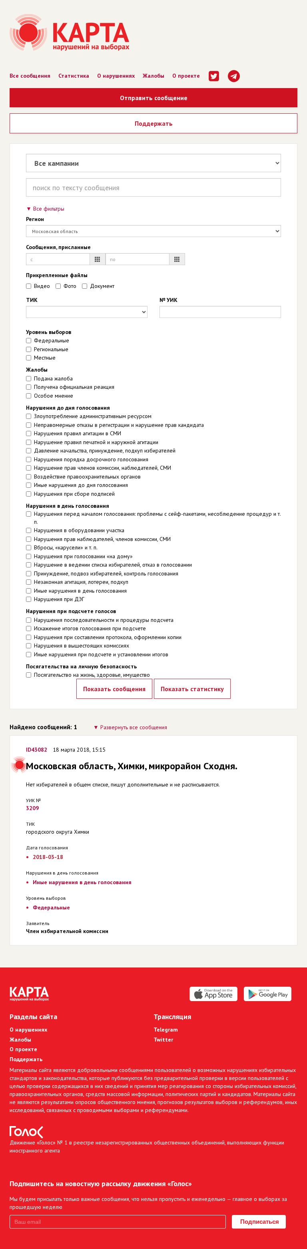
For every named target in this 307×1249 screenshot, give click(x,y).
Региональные (51, 349)
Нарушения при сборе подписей (74, 493)
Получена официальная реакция (74, 386)
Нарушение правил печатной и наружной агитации (96, 442)
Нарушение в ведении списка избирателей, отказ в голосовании (113, 564)
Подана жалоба (53, 378)
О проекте (186, 75)
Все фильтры (48, 208)
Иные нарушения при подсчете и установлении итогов (101, 654)
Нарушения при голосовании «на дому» (83, 556)
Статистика (73, 75)
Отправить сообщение (153, 98)
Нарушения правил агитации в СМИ (77, 433)
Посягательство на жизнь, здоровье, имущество (92, 674)
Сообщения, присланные (58, 247)
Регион (35, 219)
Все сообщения (30, 75)
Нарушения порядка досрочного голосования (91, 459)
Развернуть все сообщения (133, 727)
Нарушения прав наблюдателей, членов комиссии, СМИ (102, 539)
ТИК (32, 300)
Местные (45, 357)
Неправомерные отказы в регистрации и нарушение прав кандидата (119, 424)
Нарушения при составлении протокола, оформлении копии (107, 637)
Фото (70, 286)
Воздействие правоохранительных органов (87, 476)
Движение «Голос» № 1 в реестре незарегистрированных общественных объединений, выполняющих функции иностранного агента (147, 1146)
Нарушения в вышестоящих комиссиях (81, 645)
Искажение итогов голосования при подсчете (90, 628)
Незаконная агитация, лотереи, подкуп (81, 581)
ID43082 (36, 749)
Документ (102, 286)
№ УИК (168, 300)
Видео (42, 286)
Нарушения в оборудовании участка (79, 530)
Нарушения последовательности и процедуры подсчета (103, 619)
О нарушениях (116, 75)
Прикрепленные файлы (57, 275)
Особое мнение (53, 395)
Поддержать (154, 123)
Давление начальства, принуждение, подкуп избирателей (104, 450)
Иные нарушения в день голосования (80, 590)
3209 (32, 808)
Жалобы (153, 75)
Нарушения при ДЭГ (59, 599)
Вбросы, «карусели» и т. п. (66, 547)
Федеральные (51, 340)
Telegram (166, 1029)
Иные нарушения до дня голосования (81, 485)
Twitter (163, 1039)
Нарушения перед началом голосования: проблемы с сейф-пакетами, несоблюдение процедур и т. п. (157, 517)
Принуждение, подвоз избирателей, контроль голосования (106, 573)
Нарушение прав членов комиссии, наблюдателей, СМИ (102, 467)
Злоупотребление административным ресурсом (93, 416)
